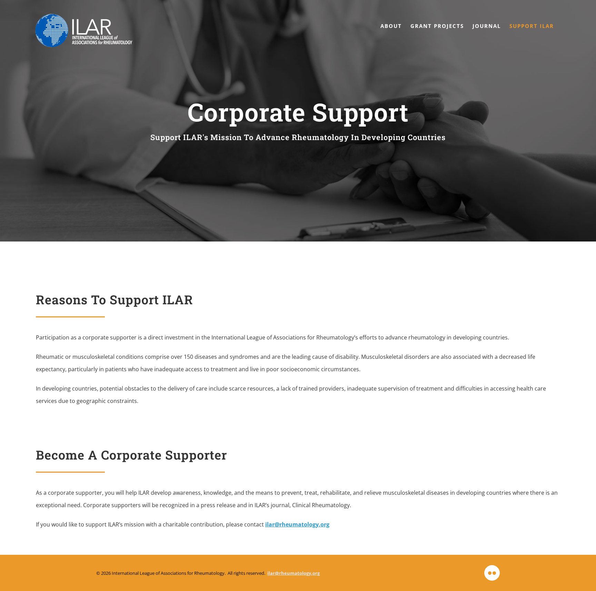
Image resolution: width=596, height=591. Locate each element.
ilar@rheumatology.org (297, 524)
